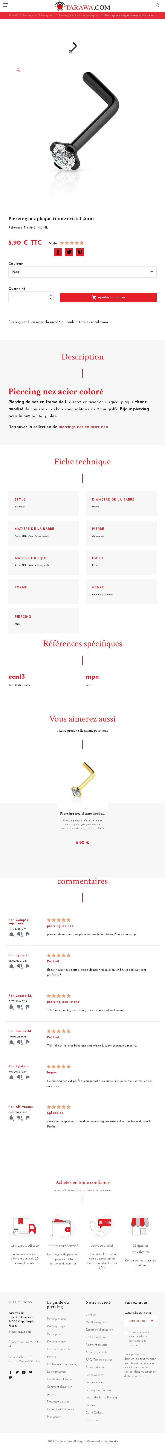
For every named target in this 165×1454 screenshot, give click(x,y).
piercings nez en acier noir (83, 427)
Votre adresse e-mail (137, 1313)
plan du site (110, 1441)
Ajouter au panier (108, 297)
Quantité (17, 289)
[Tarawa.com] (83, 5)
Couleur (15, 264)
